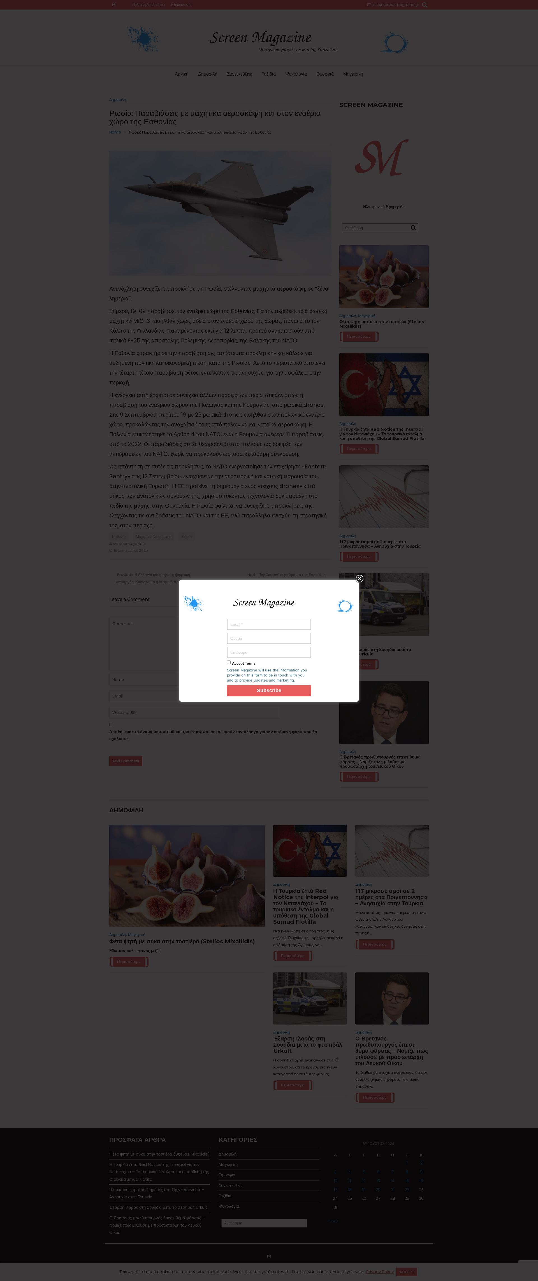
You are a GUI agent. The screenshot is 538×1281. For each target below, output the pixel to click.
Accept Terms (244, 663)
